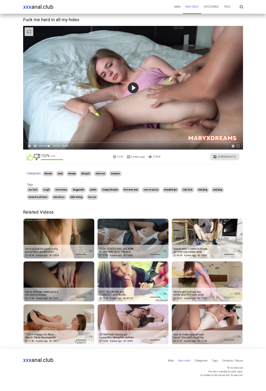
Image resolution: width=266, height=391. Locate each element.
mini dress (58, 197)
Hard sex (100, 173)
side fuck (187, 189)
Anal (60, 173)
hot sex (92, 197)
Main (177, 6)
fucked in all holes (38, 197)
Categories (211, 6)
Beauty (71, 173)
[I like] (30, 157)
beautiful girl (170, 189)
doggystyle (78, 189)
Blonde (48, 173)
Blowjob (85, 173)
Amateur (115, 173)
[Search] (241, 7)
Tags (227, 6)
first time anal (131, 189)
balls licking (76, 197)
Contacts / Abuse (232, 360)
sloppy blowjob (110, 189)
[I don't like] (37, 157)
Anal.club (38, 7)
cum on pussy (151, 189)
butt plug (202, 189)
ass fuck (33, 189)
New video (192, 6)
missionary (61, 189)
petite (93, 189)
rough (46, 189)
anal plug (217, 189)
